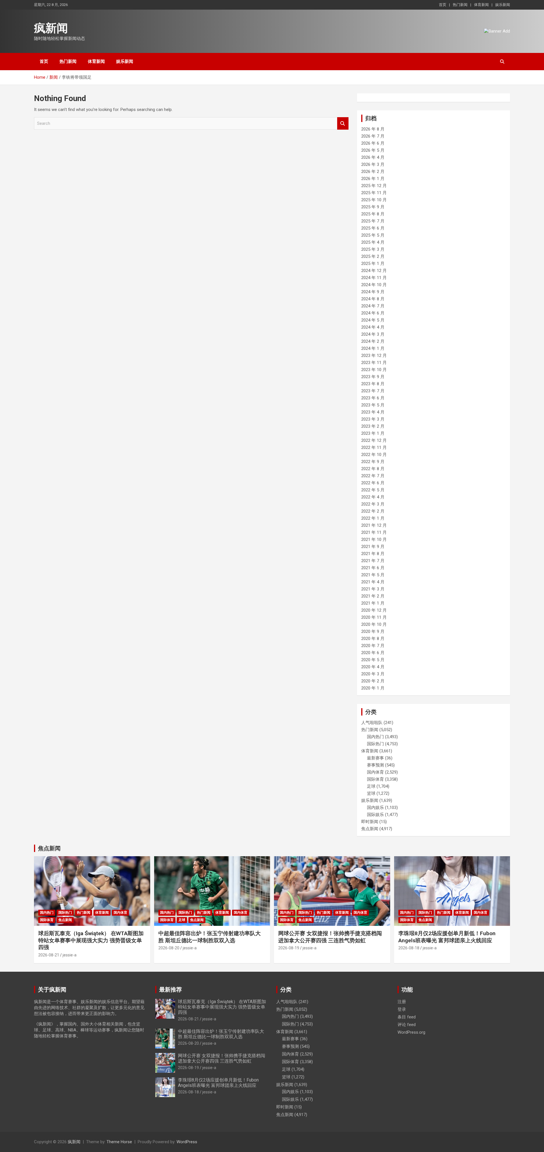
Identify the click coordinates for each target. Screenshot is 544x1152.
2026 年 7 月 (372, 136)
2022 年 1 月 (372, 518)
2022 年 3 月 (372, 504)
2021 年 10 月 (374, 539)
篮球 (371, 793)
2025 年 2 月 (372, 256)
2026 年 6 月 (372, 143)
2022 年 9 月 (372, 461)
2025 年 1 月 (372, 263)
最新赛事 (375, 758)
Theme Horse (119, 1141)
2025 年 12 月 (374, 185)
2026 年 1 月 (372, 178)
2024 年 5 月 (372, 320)
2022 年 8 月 (372, 468)
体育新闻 (481, 5)
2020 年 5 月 (372, 659)
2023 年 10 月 (374, 369)
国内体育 (375, 772)
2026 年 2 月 (372, 171)
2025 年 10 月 (374, 199)
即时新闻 (369, 821)
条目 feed (407, 1017)
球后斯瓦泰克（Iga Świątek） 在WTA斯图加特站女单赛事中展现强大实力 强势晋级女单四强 (91, 940)
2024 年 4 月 (372, 327)
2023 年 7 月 (372, 390)
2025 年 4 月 (372, 242)
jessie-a (69, 955)
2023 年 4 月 (372, 412)
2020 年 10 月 (374, 624)
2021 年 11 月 (374, 532)
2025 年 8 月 (372, 214)
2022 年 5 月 (372, 490)
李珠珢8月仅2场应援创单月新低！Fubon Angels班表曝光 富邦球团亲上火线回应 (447, 937)
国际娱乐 (375, 814)
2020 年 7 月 (372, 645)
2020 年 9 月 (372, 631)
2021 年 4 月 (372, 581)
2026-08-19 (288, 948)
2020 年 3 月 (372, 673)
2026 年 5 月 (372, 150)
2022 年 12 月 (374, 440)
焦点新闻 (369, 828)
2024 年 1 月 (372, 348)
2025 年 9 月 (372, 206)
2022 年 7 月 (372, 475)
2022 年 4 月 (372, 497)
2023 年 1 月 (372, 433)
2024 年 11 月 (374, 277)
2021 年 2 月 (372, 596)
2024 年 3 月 (372, 334)
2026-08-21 (48, 955)
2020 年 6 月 (372, 652)
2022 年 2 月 (372, 511)
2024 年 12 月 (374, 270)
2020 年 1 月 (372, 688)
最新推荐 (170, 989)
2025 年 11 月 (374, 192)
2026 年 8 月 (372, 129)
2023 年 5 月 (372, 405)
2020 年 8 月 (372, 638)
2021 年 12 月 (374, 525)
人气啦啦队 (371, 722)
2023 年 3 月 (372, 419)
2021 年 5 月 (372, 574)
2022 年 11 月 (374, 447)
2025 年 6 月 (372, 228)
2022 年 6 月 (372, 482)
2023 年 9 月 (372, 376)
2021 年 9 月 (372, 546)
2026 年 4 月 (372, 157)
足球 (371, 786)
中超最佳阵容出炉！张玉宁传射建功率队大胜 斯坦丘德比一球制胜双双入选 (209, 937)
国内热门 (375, 736)
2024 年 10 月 (374, 284)
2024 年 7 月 (372, 306)
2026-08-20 (168, 948)
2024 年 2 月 (372, 341)
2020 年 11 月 (374, 617)
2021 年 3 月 (372, 589)
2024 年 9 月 (372, 291)
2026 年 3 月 (372, 164)
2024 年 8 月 (372, 298)
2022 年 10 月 (374, 454)
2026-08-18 (408, 948)
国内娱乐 (375, 807)
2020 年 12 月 (374, 610)
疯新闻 (51, 28)
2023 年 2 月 (372, 426)
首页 (442, 5)
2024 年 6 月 (372, 313)
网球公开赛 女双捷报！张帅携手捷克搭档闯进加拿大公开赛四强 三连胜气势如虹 (330, 937)
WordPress (187, 1141)
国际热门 (375, 743)
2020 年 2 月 (372, 681)
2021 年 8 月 (372, 553)
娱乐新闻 (502, 5)
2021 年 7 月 (372, 560)
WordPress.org (411, 1032)
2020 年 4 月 (372, 666)
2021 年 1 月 (372, 603)
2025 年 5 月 (372, 235)
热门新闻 (460, 5)
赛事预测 (375, 765)
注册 (402, 1001)
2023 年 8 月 (372, 383)
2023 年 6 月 (372, 398)
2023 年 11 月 (374, 362)
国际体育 (375, 779)
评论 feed (407, 1024)
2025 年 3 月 (372, 249)
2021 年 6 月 (372, 567)
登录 (402, 1009)
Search (342, 123)
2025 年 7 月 (372, 221)
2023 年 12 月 (374, 355)
